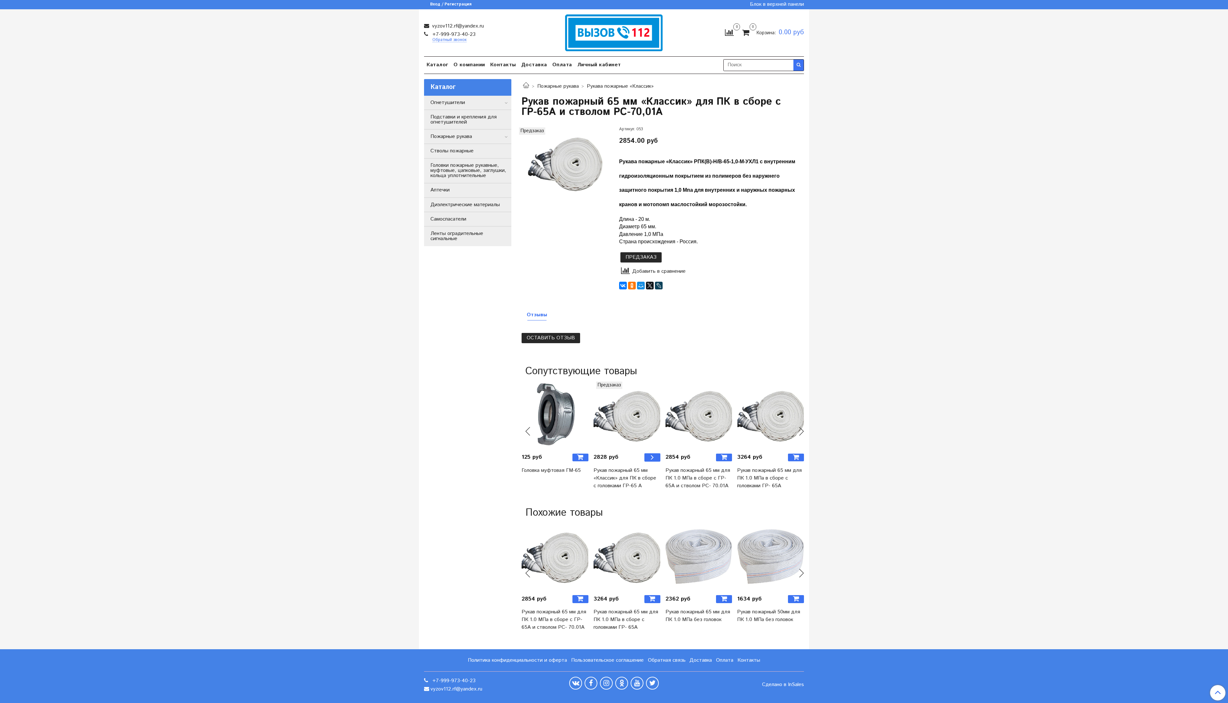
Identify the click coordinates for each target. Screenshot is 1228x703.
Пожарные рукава (558, 86)
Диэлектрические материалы (465, 204)
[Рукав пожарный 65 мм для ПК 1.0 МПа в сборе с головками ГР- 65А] (770, 415)
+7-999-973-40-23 (453, 34)
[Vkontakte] (575, 683)
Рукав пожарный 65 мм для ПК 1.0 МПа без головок (697, 615)
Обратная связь (667, 660)
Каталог (437, 65)
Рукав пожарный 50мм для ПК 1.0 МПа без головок (768, 615)
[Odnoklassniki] (621, 683)
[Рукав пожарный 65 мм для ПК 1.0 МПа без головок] (698, 556)
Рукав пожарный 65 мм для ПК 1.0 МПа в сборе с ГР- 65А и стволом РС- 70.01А (697, 478)
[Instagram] (606, 683)
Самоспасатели (448, 219)
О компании (469, 65)
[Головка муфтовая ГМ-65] (555, 415)
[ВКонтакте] (623, 285)
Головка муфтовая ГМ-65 (551, 470)
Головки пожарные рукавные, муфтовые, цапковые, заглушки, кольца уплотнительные (468, 170)
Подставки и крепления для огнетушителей (463, 119)
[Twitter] (652, 683)
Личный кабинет (599, 65)
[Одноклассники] (632, 285)
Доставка (534, 65)
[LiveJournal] (659, 285)
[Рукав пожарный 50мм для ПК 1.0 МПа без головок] (770, 556)
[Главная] (526, 86)
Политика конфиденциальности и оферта (517, 660)
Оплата (562, 65)
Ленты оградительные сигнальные (456, 236)
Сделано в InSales (783, 684)
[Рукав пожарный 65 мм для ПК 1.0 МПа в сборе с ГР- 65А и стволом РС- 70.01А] (698, 415)
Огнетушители (447, 102)
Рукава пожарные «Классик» (620, 86)
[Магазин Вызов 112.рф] (614, 32)
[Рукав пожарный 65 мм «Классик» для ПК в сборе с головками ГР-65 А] (627, 415)
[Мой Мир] (641, 285)
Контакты (503, 65)
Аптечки (440, 190)
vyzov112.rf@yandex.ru (457, 26)
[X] (650, 285)
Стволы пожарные (452, 151)
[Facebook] (591, 683)
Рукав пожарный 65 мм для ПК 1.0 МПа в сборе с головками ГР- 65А (769, 478)
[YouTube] (637, 683)
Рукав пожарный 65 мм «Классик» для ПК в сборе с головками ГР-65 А (625, 478)
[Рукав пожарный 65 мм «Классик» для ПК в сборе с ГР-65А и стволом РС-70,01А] (565, 162)
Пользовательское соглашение (607, 660)
